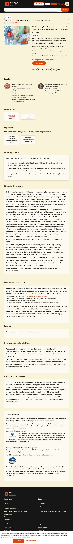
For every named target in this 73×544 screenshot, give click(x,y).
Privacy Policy (42, 528)
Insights (40, 506)
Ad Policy (41, 530)
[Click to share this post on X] (46, 69)
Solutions (7, 506)
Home (6, 503)
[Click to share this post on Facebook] (38, 69)
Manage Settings (31, 540)
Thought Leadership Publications (15, 511)
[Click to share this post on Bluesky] (50, 69)
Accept (19, 540)
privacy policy (31, 537)
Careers (6, 517)
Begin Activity (39, 63)
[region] (36, 537)
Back (9, 17)
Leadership (8, 514)
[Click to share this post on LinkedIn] (42, 69)
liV (38, 508)
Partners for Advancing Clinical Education (52, 511)
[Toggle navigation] (67, 4)
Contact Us (7, 520)
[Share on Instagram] (54, 69)
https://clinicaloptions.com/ (37, 296)
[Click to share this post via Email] (58, 69)
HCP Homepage (9, 528)
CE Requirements (10, 508)
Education (41, 503)
